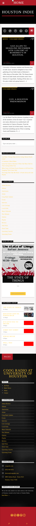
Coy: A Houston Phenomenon (18, 100)
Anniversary (5, 191)
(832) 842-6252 (9, 469)
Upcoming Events (7, 234)
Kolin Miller (6, 112)
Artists (5, 39)
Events (3, 199)
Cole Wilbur (6, 62)
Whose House (9, 336)
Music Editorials (6, 211)
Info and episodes (18, 293)
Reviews (4, 222)
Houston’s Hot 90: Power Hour (11, 314)
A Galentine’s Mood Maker (9, 161)
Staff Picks (5, 225)
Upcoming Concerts (7, 231)
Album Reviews (6, 185)
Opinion (4, 217)
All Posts (6, 385)
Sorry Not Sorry (11, 330)
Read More (5, 495)
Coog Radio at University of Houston (18, 373)
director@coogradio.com (12, 473)
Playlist (4, 220)
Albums (4, 188)
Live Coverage (6, 205)
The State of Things (12, 307)
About (5, 390)
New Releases (5, 214)
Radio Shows (7, 388)
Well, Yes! (7, 343)
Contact (6, 393)
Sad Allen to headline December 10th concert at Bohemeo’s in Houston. (18, 50)
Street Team (5, 228)
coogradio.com (9, 466)
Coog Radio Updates (17, 39)
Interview (4, 202)
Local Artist (5, 208)
